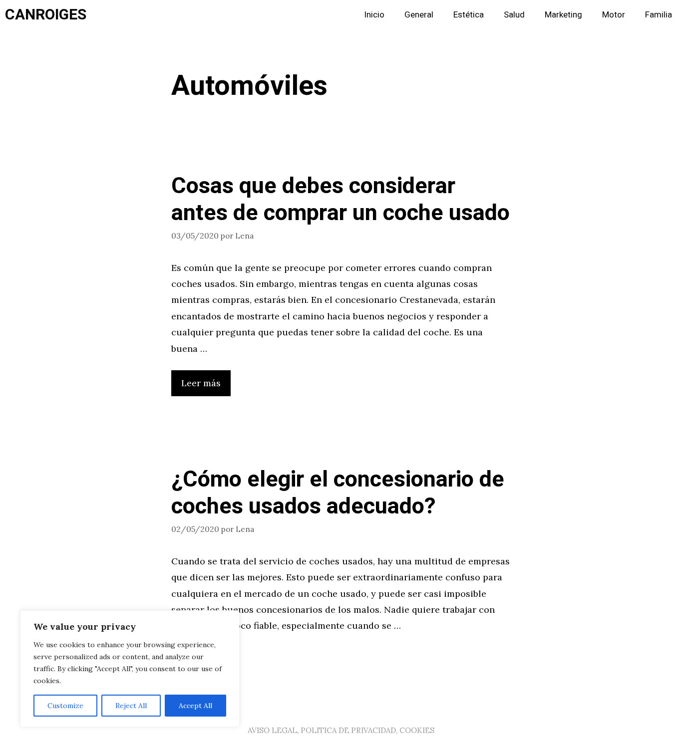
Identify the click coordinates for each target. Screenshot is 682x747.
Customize (65, 705)
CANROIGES (45, 15)
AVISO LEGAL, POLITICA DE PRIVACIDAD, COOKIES (341, 730)
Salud (514, 14)
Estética (468, 14)
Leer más (201, 383)
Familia (658, 14)
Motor (613, 14)
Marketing (563, 14)
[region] (130, 668)
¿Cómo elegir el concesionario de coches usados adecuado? (337, 493)
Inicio (374, 14)
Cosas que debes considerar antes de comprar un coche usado (340, 200)
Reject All (131, 705)
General (418, 14)
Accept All (195, 705)
